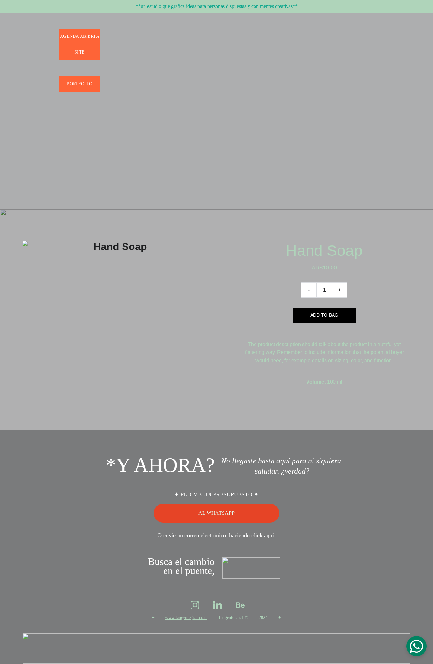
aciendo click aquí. (253, 535)
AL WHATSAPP (216, 513)
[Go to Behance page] (240, 605)
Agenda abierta (79, 36)
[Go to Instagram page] (195, 605)
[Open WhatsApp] (416, 646)
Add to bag (324, 315)
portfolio (79, 83)
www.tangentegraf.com (186, 617)
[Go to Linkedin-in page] (217, 605)
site (79, 52)
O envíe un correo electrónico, (193, 535)
